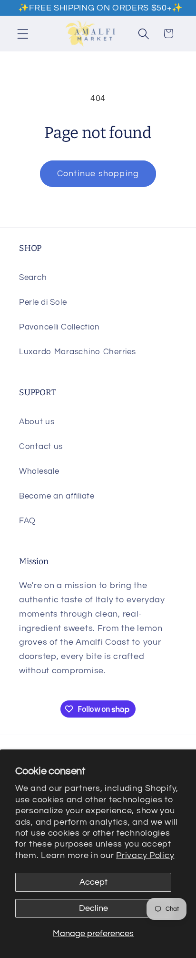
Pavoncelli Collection (59, 327)
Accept (93, 882)
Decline (93, 908)
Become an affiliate (57, 496)
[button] (23, 33)
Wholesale (39, 471)
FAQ (27, 521)
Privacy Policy (145, 855)
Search (33, 277)
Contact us (41, 446)
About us (37, 422)
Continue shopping (98, 173)
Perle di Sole (43, 302)
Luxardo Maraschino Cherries (77, 352)
